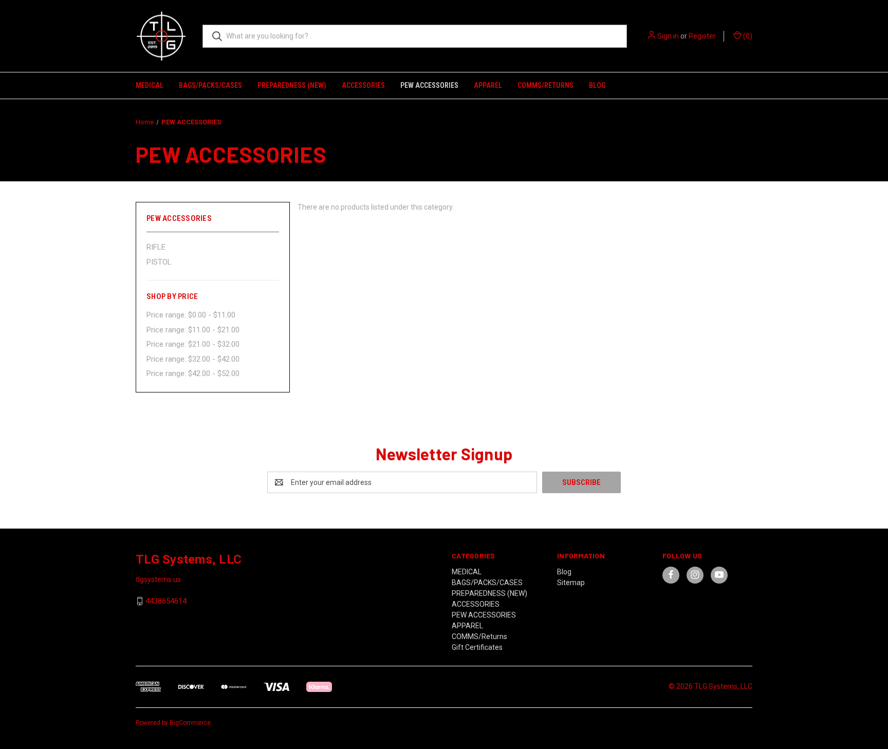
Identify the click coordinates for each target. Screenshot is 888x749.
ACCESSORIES (363, 85)
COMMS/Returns (545, 85)
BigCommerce (190, 722)
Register (702, 36)
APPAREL (488, 85)
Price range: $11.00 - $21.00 (192, 329)
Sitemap (571, 582)
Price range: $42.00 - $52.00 (192, 373)
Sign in (668, 36)
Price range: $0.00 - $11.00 (190, 315)
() (747, 36)
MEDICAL (149, 85)
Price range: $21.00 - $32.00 (192, 344)
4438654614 (166, 601)
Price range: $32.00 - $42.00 (192, 359)
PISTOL (159, 262)
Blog (597, 85)
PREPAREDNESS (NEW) (291, 85)
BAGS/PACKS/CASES (210, 85)
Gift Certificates (477, 647)
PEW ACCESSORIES (429, 85)
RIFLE (155, 247)
